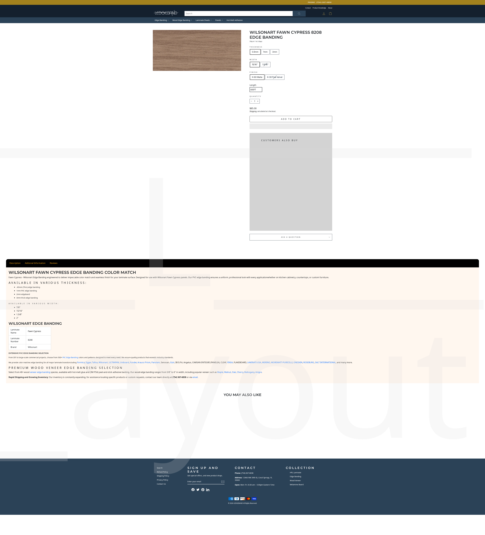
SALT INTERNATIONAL (325, 362)
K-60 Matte (257, 77)
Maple (220, 372)
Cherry (240, 372)
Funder (133, 362)
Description (15, 263)
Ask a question (291, 237)
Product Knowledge (319, 8)
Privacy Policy (162, 480)
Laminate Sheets (203, 20)
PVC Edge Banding (70, 357)
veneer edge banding (40, 372)
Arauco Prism (144, 362)
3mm (274, 52)
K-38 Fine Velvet (274, 77)
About (330, 8)
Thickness (256, 47)
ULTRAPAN (114, 362)
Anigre (258, 372)
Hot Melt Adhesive (235, 20)
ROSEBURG (308, 362)
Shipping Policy (163, 476)
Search (159, 468)
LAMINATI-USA (254, 362)
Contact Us (161, 484)
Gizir (172, 362)
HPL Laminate (295, 472)
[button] (291, 126)
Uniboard (124, 362)
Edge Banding (161, 20)
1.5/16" (265, 64)
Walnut (227, 372)
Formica (81, 362)
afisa (95, 362)
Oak (234, 372)
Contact (308, 8)
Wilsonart (103, 362)
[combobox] (245, 13)
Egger (88, 362)
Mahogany (249, 372)
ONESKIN (298, 362)
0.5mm (255, 52)
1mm (265, 52)
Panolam (155, 362)
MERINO (266, 362)
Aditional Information (35, 263)
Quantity (255, 96)
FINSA (230, 362)
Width (253, 59)
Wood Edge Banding (181, 20)
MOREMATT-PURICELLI (282, 362)
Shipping (253, 111)
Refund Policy (162, 472)
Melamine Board (297, 484)
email (195, 377)
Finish (254, 72)
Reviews (53, 263)
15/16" (255, 64)
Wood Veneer (295, 480)
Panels (218, 20)
